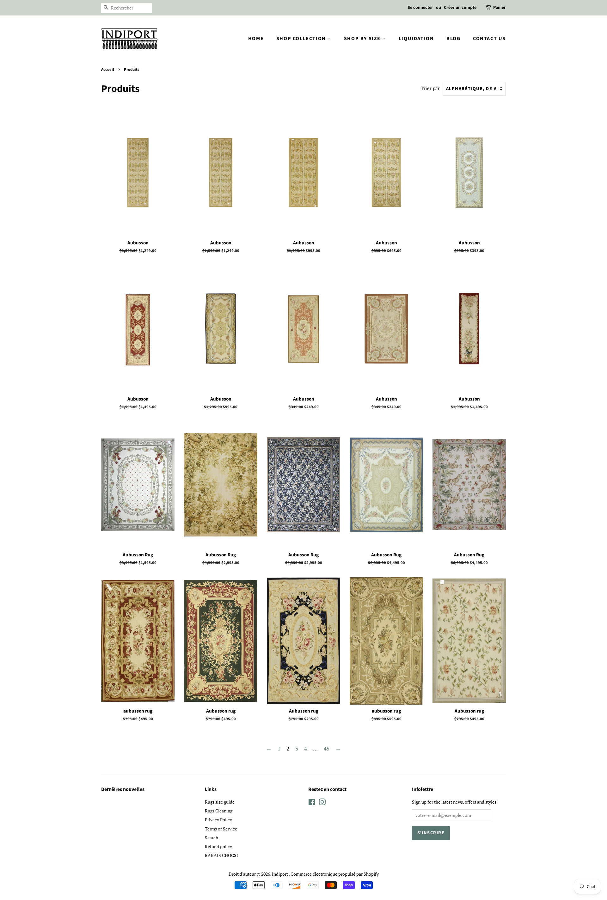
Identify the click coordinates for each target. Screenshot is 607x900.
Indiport (280, 874)
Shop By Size (363, 38)
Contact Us (489, 38)
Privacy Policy (218, 820)
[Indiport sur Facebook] (312, 803)
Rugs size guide (220, 802)
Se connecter (420, 7)
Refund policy (218, 846)
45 (326, 748)
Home (256, 38)
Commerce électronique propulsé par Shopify (335, 874)
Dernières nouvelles (122, 789)
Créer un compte (460, 7)
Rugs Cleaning (218, 811)
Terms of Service (221, 829)
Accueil (107, 69)
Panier (499, 7)
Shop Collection (302, 38)
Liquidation (416, 38)
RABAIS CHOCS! (221, 855)
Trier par (430, 88)
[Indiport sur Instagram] (322, 803)
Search (211, 838)
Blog (453, 38)
